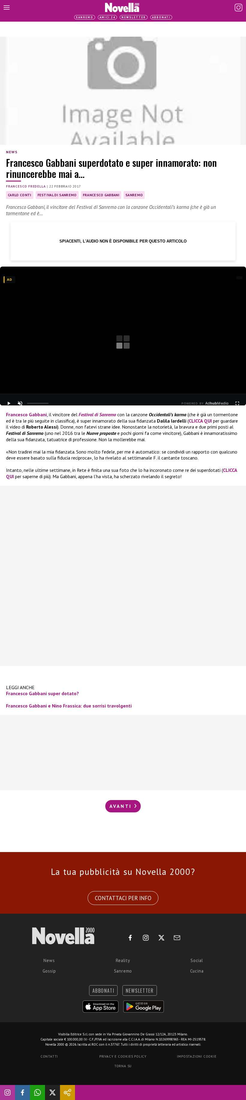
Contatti (49, 1056)
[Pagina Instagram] (238, 7)
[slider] (38, 403)
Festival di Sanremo (57, 195)
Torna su (123, 1066)
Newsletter (134, 17)
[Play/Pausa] (9, 403)
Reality (123, 960)
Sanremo (84, 17)
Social (196, 960)
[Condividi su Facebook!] (22, 1092)
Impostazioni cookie (196, 1056)
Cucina (197, 971)
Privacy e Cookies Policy (123, 1056)
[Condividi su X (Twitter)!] (52, 1092)
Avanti (122, 806)
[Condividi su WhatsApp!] (37, 1092)
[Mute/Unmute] (20, 403)
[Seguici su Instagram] (7, 1092)
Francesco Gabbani (101, 195)
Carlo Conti (20, 195)
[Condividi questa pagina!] (67, 1092)
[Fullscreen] (237, 403)
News (11, 152)
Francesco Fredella (26, 186)
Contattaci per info (123, 898)
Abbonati (161, 17)
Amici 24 (107, 17)
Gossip (49, 971)
